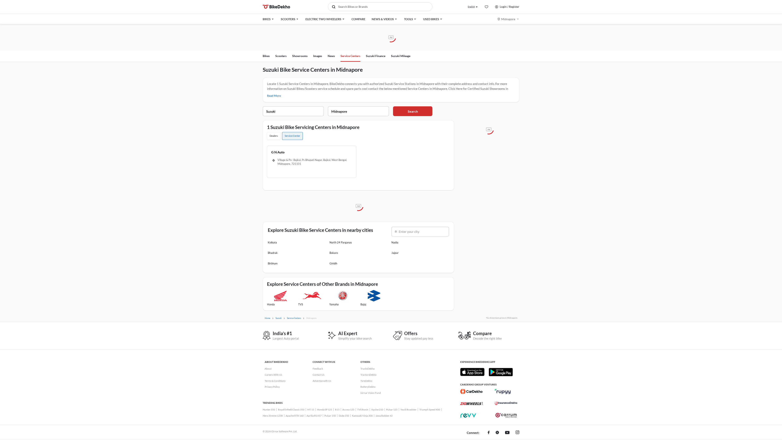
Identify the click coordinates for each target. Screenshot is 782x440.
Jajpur (395, 252)
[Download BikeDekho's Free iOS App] (472, 372)
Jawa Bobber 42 (384, 415)
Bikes (266, 56)
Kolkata (272, 242)
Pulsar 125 (392, 409)
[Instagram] (517, 432)
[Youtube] (507, 432)
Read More (274, 95)
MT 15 (310, 409)
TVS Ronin (362, 409)
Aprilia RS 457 (314, 415)
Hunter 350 (269, 409)
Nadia (394, 242)
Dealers (274, 135)
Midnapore (508, 19)
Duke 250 (344, 415)
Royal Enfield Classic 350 (291, 409)
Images (317, 56)
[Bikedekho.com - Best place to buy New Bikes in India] (276, 6)
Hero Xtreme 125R (273, 415)
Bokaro (333, 252)
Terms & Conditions (275, 380)
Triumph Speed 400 (429, 409)
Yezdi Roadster (408, 409)
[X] (497, 432)
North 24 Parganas (340, 242)
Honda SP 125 (324, 409)
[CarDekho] (471, 391)
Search (413, 111)
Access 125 (348, 409)
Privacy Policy (272, 386)
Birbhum (273, 263)
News (331, 56)
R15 (337, 409)
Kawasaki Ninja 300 (362, 415)
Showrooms (300, 56)
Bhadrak (273, 252)
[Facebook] (489, 432)
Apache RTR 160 (295, 415)
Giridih (333, 263)
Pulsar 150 (330, 415)
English (471, 6)
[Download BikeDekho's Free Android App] (501, 372)
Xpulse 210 (377, 409)
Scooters (281, 56)
